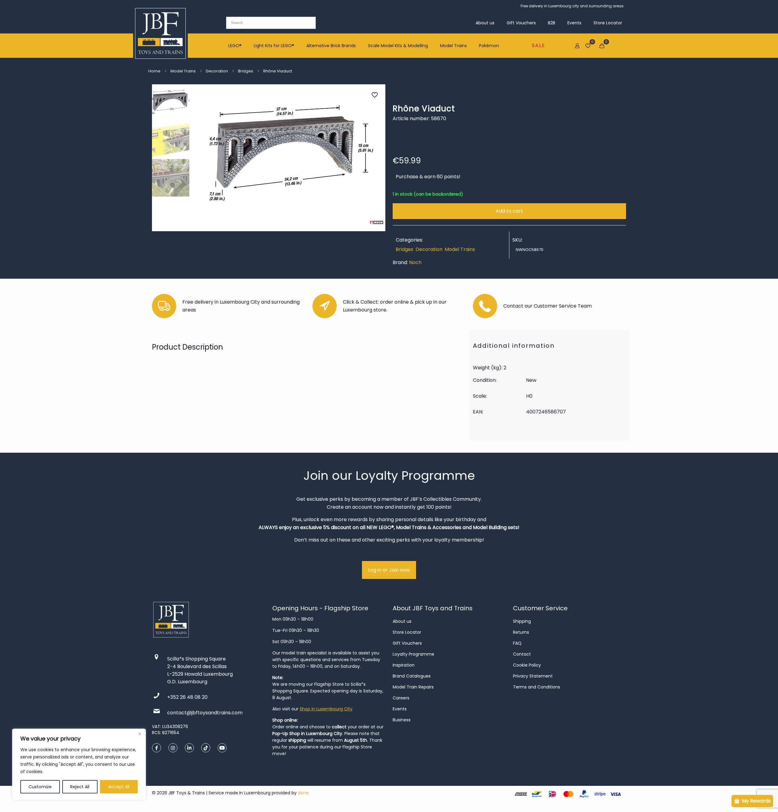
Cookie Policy (527, 665)
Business (402, 720)
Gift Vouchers (407, 643)
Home (154, 71)
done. (304, 793)
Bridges (245, 71)
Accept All (118, 787)
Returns (521, 632)
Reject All (79, 787)
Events (400, 709)
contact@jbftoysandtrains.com (205, 712)
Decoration (217, 71)
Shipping (522, 621)
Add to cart (509, 210)
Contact (522, 654)
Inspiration (404, 665)
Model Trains (183, 71)
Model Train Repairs (413, 687)
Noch (415, 262)
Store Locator (407, 632)
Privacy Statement (533, 676)
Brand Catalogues (412, 676)
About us (402, 621)
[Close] (139, 733)
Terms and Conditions (536, 687)
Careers (401, 698)
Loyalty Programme (413, 654)
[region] (79, 764)
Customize (40, 787)
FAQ (517, 643)
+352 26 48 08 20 (187, 697)
